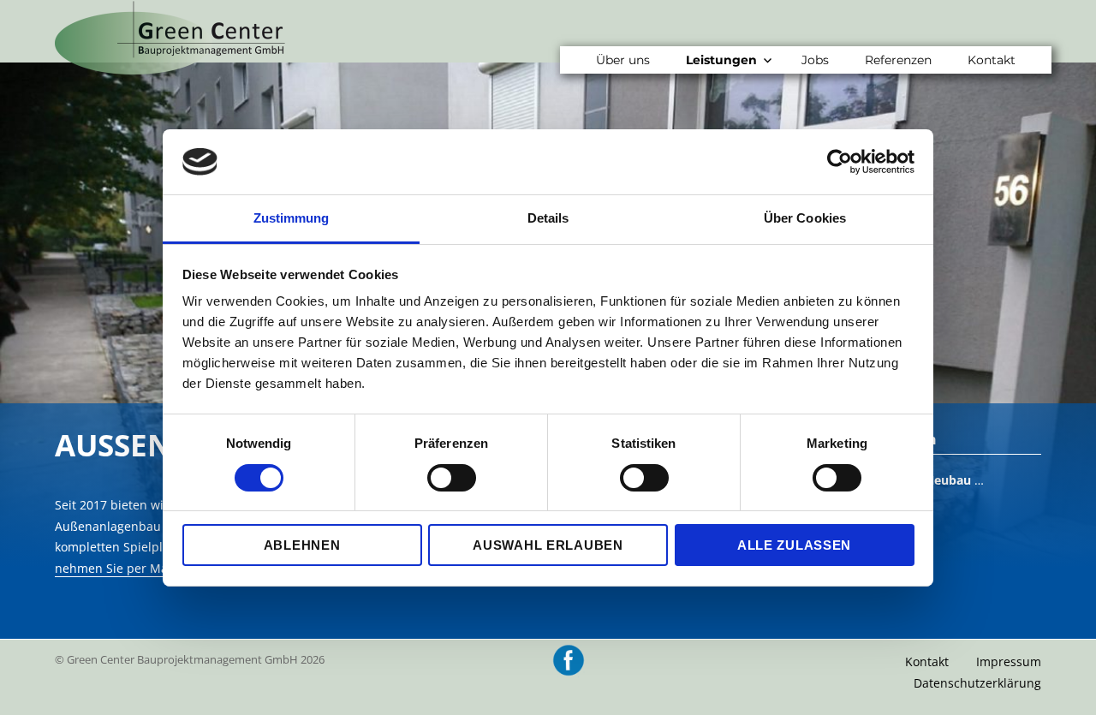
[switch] (451, 478)
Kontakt (992, 60)
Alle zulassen (794, 545)
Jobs (815, 60)
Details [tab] (548, 218)
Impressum (1008, 661)
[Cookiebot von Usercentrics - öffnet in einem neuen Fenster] (839, 162)
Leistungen (721, 60)
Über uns (623, 60)
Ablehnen (302, 545)
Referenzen (898, 60)
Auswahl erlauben (547, 545)
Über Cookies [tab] (805, 218)
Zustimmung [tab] (291, 218)
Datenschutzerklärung (977, 683)
